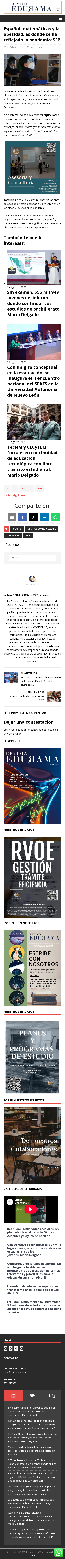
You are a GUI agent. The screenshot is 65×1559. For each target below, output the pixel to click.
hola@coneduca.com (15, 1372)
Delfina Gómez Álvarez (41, 528)
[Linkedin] (44, 517)
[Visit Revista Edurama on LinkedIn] (11, 1349)
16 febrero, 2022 (16, 47)
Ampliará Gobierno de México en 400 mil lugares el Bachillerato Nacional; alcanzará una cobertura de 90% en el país (31, 1477)
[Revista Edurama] (32, 12)
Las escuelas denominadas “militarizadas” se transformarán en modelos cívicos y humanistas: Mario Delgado (31, 1503)
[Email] (12, 517)
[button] (60, 18)
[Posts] (13, 1395)
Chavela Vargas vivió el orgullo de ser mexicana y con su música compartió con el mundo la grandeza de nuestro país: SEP (31, 1533)
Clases (17, 528)
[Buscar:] (32, 558)
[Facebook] (22, 517)
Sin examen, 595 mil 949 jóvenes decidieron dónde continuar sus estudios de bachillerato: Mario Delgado (32, 1411)
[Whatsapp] (55, 517)
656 (39, 488)
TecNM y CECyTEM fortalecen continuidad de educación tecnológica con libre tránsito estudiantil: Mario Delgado (32, 1437)
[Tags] (32, 1395)
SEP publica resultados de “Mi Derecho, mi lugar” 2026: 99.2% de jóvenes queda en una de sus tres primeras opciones (32, 1463)
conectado (37, 729)
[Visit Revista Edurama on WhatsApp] (5, 1349)
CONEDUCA (36, 47)
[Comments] (51, 1395)
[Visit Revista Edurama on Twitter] (16, 1349)
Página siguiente (14, 495)
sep (28, 535)
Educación (13, 535)
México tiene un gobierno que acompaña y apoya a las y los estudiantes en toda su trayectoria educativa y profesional (31, 1490)
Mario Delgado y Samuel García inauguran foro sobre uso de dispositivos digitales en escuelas (31, 1450)
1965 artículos (41, 595)
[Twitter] (33, 517)
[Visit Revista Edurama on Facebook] (21, 1349)
